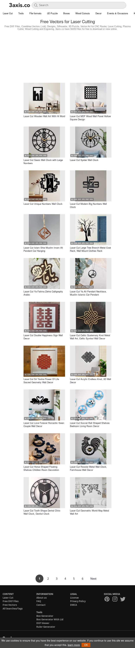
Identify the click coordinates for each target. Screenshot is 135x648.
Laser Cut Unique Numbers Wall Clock (43, 203)
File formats (35, 13)
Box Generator (44, 616)
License (74, 597)
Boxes (66, 13)
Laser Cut (8, 13)
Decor (98, 13)
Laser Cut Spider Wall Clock (84, 160)
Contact (41, 604)
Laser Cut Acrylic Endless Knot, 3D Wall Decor (90, 380)
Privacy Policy (78, 601)
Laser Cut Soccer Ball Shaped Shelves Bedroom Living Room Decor (90, 424)
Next (93, 579)
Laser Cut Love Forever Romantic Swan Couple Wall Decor (44, 424)
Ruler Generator (45, 626)
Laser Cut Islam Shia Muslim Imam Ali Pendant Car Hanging (43, 249)
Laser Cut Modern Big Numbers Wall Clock (88, 205)
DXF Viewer (42, 623)
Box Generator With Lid (49, 619)
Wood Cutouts (82, 13)
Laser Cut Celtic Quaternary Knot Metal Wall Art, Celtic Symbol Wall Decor (90, 337)
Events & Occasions (117, 13)
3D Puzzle (52, 13)
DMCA (73, 604)
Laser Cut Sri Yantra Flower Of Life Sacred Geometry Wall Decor (41, 380)
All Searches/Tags (12, 608)
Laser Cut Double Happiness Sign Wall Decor (43, 337)
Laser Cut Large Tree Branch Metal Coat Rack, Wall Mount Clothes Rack (90, 249)
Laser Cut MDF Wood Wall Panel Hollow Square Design (90, 117)
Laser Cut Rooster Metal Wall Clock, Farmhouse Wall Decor (88, 468)
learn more (74, 645)
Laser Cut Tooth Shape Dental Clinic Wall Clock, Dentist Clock (42, 512)
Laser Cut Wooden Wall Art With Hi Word (44, 116)
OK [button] (86, 645)
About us (41, 597)
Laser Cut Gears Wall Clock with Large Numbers (43, 161)
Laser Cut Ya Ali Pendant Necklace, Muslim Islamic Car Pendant (88, 293)
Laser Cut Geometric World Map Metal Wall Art (89, 512)
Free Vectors (10, 604)
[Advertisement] (67, 55)
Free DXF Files (10, 601)
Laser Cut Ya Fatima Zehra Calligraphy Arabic (43, 293)
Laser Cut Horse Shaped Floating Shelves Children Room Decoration (41, 468)
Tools (21, 13)
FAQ (38, 601)
